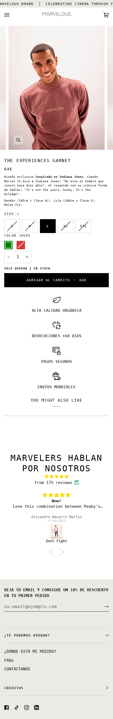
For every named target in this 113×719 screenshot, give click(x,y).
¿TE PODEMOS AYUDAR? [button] (27, 635)
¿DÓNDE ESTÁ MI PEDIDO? (30, 651)
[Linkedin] (36, 707)
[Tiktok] (16, 707)
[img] (56, 477)
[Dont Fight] (56, 531)
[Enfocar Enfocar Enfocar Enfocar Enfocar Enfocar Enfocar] (56, 88)
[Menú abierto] (12, 15)
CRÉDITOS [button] (13, 688)
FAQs (9, 660)
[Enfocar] (18, 140)
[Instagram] (26, 707)
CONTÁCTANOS (17, 669)
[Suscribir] (102, 606)
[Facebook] (6, 707)
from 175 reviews (53, 482)
